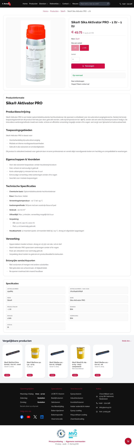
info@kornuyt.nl (105, 407)
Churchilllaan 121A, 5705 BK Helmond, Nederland (106, 396)
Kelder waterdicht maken (80, 406)
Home (25, 4)
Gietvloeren (55, 402)
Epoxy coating (76, 411)
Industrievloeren (76, 398)
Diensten (42, 4)
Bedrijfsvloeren (57, 398)
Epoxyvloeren (75, 394)
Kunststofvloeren (77, 402)
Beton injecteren (57, 411)
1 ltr (75, 48)
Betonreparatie (57, 415)
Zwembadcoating (77, 419)
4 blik (84, 48)
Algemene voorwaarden (75, 442)
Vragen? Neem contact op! (80, 84)
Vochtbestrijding (57, 406)
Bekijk (7, 375)
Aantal (73, 54)
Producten (33, 4)
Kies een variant (76, 43)
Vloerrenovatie (57, 419)
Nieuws (75, 4)
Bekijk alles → (126, 341)
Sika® (77, 39)
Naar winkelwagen (77, 81)
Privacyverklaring (56, 442)
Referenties (54, 4)
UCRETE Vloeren (57, 394)
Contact (65, 4)
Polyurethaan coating (78, 415)
